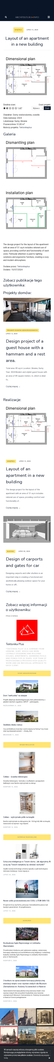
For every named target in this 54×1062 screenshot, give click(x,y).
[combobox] (38, 108)
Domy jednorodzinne (27, 673)
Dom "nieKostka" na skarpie (15, 695)
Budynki (10, 551)
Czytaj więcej (13, 386)
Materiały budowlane (27, 837)
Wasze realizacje (27, 745)
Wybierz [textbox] (36, 108)
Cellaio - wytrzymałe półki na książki (18, 817)
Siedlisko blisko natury (12, 725)
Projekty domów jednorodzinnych (22, 330)
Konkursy (27, 921)
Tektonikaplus (25, 127)
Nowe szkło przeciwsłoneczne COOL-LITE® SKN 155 (26, 901)
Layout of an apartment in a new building (25, 475)
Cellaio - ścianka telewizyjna (15, 777)
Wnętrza (18, 30)
